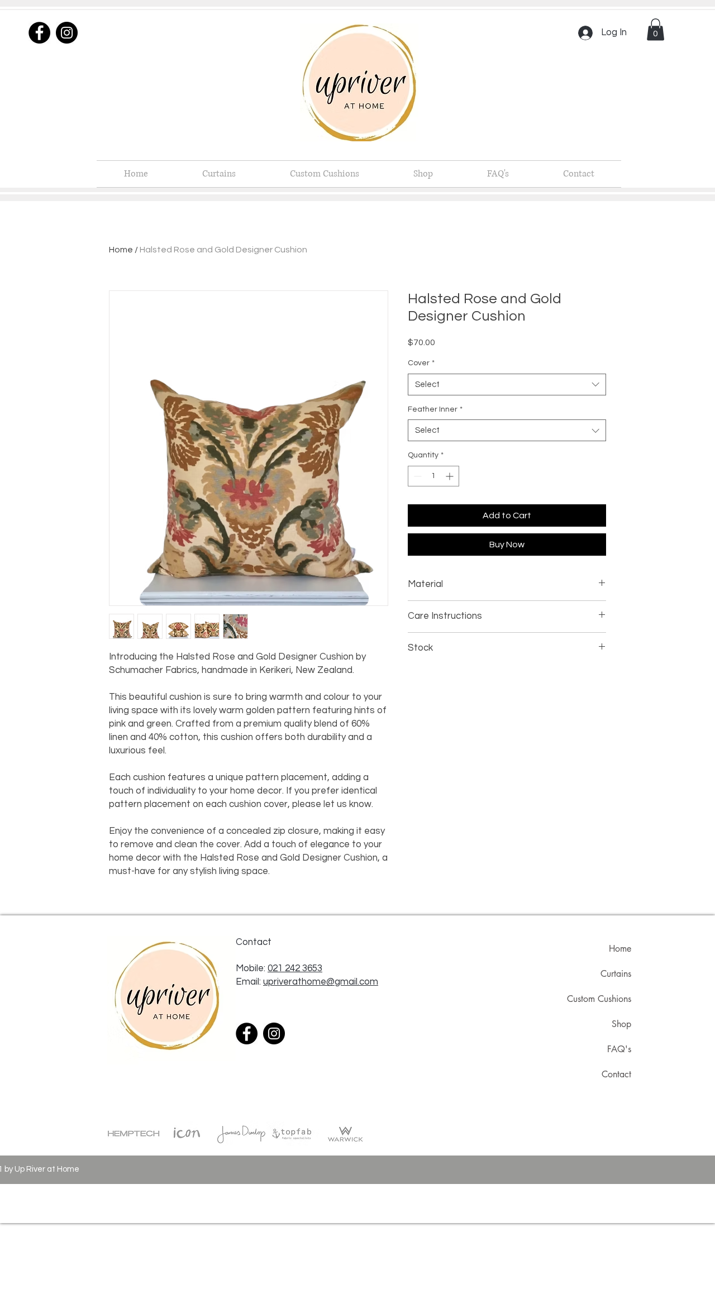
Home (121, 249)
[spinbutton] (433, 476)
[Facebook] (39, 33)
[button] (655, 29)
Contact (616, 1074)
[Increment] (450, 476)
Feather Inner (435, 409)
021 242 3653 (295, 968)
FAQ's (619, 1049)
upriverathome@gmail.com (320, 982)
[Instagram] (67, 33)
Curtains (615, 974)
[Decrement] (416, 476)
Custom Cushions (599, 999)
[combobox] (507, 384)
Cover (421, 363)
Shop (621, 1024)
